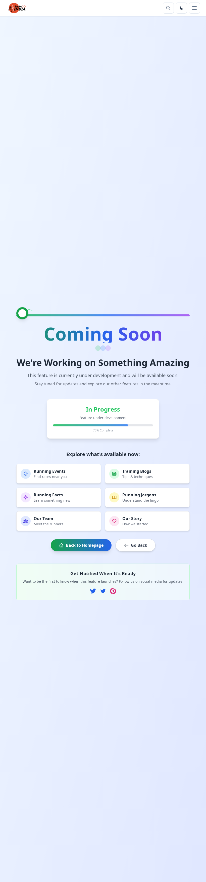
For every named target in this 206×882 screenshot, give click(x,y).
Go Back (139, 545)
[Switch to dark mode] (181, 8)
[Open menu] (194, 8)
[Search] (168, 8)
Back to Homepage (85, 545)
